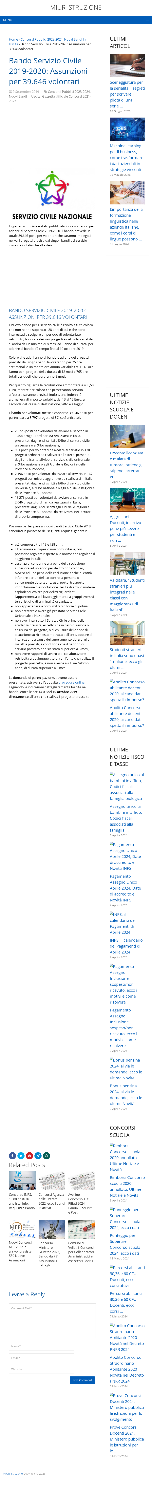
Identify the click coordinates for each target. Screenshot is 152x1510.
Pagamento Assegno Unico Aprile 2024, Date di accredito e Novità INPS (125, 888)
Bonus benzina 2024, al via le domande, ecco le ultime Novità (126, 1094)
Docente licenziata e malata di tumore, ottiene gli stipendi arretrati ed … (126, 464)
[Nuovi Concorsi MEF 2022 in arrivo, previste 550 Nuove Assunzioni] (22, 1229)
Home (13, 39)
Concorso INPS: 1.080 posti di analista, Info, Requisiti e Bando (22, 1201)
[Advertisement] (52, 135)
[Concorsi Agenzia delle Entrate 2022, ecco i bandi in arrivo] (52, 1180)
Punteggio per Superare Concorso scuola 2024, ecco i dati (125, 1244)
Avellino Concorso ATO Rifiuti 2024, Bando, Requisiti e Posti (80, 1203)
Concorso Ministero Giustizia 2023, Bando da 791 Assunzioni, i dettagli (49, 1254)
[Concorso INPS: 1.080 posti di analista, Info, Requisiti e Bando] (22, 1180)
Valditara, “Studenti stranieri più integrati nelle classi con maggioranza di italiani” (127, 595)
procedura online (72, 682)
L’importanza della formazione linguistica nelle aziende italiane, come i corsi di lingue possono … (126, 224)
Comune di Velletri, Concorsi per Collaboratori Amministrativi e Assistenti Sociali (81, 1252)
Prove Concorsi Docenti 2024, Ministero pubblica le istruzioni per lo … (127, 1439)
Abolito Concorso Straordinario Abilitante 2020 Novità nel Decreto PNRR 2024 (127, 1369)
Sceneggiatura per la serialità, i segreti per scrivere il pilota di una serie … (127, 94)
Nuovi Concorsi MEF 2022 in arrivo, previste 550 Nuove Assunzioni (20, 1251)
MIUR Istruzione (76, 7)
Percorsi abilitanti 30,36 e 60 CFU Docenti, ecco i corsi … (126, 1302)
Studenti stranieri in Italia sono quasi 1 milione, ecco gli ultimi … (127, 658)
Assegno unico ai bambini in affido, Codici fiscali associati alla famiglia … (126, 818)
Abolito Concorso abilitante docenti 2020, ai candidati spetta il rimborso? (127, 716)
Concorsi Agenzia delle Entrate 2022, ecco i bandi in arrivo (52, 1201)
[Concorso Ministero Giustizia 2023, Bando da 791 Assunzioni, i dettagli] (52, 1229)
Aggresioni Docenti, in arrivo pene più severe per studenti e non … (125, 528)
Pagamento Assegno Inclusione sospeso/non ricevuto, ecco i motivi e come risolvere (123, 1027)
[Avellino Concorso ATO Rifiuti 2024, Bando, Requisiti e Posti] (81, 1180)
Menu (7, 20)
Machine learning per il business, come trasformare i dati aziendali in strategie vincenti (126, 157)
